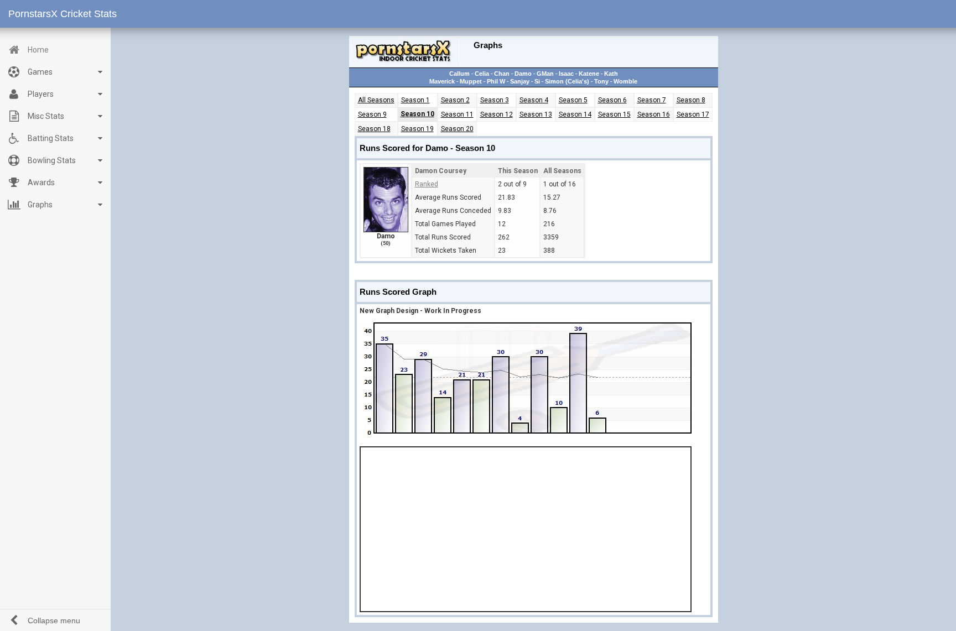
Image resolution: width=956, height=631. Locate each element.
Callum (459, 73)
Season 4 (533, 100)
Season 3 (494, 100)
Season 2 (455, 100)
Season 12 (496, 114)
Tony (601, 81)
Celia (482, 73)
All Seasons (376, 100)
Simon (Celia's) (567, 81)
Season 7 (651, 100)
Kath (611, 73)
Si (537, 81)
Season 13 (535, 114)
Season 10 (417, 114)
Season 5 (573, 100)
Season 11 (457, 114)
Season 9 (372, 114)
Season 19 (417, 129)
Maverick (442, 81)
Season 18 (374, 129)
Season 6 (612, 100)
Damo (523, 73)
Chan (502, 73)
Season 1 (415, 100)
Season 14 (575, 114)
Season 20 (457, 129)
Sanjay (519, 81)
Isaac (566, 73)
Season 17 (693, 114)
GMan (545, 73)
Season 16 (653, 114)
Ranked (426, 184)
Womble (625, 81)
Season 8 (691, 100)
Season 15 (614, 114)
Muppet (471, 81)
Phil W (496, 81)
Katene (589, 73)
